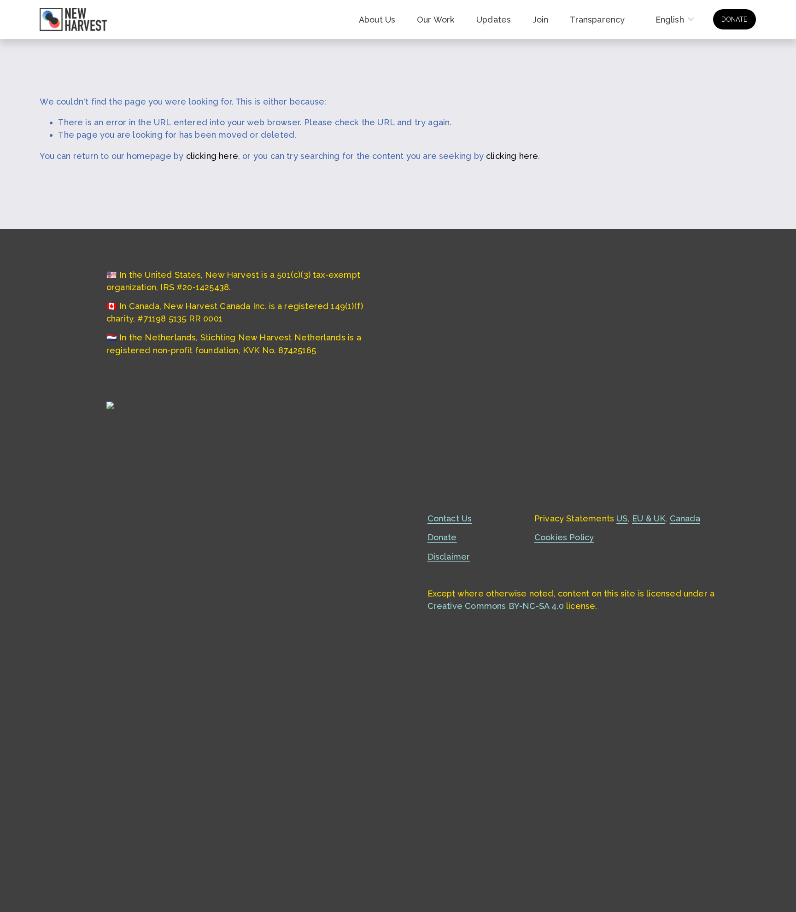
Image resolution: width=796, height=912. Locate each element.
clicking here (212, 156)
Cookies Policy (564, 537)
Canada (685, 518)
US (621, 518)
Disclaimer (448, 556)
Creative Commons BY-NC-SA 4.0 (495, 606)
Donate (442, 537)
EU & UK (648, 518)
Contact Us (449, 518)
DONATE (734, 19)
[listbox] (669, 19)
